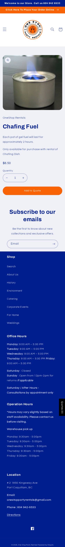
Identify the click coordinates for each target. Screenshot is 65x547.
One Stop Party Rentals (27, 545)
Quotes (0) (62, 407)
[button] (4, 29)
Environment (14, 291)
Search (11, 266)
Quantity (8, 171)
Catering (12, 299)
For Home (13, 315)
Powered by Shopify (46, 545)
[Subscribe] (54, 244)
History (11, 282)
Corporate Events (17, 307)
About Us (12, 274)
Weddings (13, 323)
